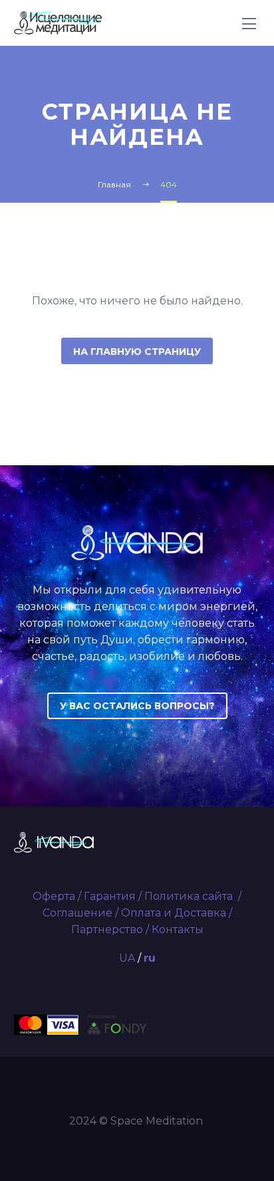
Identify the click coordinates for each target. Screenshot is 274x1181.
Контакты (178, 929)
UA (127, 958)
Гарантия (110, 896)
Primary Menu (249, 24)
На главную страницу (137, 352)
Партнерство (107, 929)
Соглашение (77, 913)
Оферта (54, 896)
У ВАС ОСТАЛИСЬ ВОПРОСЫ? (137, 706)
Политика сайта (189, 896)
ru (150, 958)
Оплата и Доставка (173, 913)
